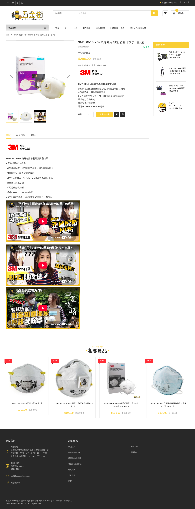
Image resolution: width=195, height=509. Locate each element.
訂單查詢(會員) (74, 452)
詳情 (8, 135)
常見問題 (71, 475)
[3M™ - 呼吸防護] (91, 72)
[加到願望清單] (116, 114)
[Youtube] (13, 3)
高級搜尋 (59, 501)
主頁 (8, 35)
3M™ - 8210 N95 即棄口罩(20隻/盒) (27, 403)
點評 (33, 135)
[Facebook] (8, 3)
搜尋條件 (34, 501)
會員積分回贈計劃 (75, 464)
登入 (181, 2)
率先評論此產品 (84, 53)
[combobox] (114, 13)
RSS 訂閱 (50, 501)
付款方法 (134, 446)
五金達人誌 (68, 501)
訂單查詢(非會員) (74, 458)
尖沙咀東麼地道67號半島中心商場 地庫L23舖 (30, 450)
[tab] (8, 135)
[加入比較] (122, 114)
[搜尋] (154, 13)
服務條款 (134, 452)
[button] (11, 74)
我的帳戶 (71, 447)
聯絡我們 (71, 470)
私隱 (70, 481)
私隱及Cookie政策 (13, 501)
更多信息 (20, 135)
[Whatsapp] (22, 3)
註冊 (187, 2)
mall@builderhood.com (20, 476)
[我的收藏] (165, 13)
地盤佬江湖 (15, 483)
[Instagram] (17, 3)
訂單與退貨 (25, 501)
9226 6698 (16, 469)
